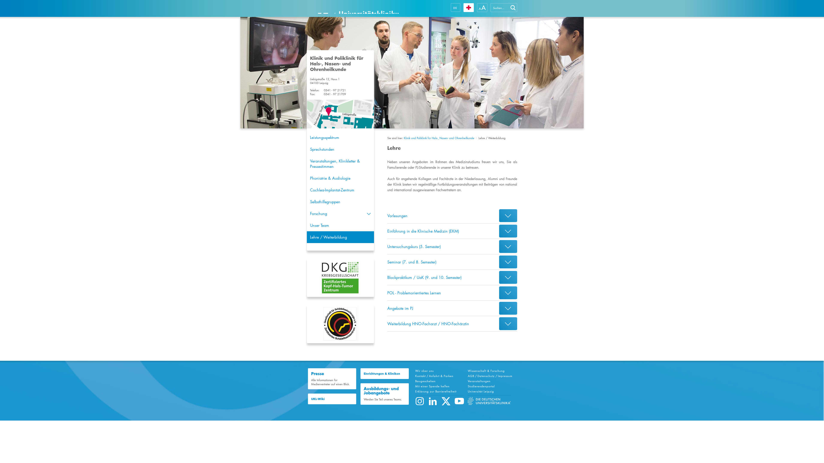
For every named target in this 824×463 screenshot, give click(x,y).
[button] (513, 7)
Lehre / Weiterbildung (328, 237)
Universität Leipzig (481, 391)
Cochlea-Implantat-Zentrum (332, 189)
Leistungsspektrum (324, 137)
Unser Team (319, 225)
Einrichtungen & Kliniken (382, 373)
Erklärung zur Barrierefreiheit (435, 391)
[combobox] (500, 7)
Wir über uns (424, 371)
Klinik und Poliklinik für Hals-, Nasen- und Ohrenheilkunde (439, 138)
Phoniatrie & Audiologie (330, 178)
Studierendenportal (481, 386)
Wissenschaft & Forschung (486, 371)
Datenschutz (486, 376)
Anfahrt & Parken (441, 376)
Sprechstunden (322, 149)
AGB (471, 376)
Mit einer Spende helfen (432, 386)
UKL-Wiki (318, 399)
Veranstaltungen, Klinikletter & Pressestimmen (335, 163)
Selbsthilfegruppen (325, 201)
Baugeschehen (425, 381)
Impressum (505, 376)
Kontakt (420, 376)
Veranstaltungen (479, 381)
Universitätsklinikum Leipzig (358, 8)
